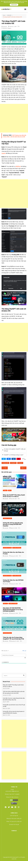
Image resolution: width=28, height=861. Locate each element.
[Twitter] (8, 807)
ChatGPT (14, 462)
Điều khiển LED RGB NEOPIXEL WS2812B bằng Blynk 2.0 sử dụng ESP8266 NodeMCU (13, 609)
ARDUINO (5, 28)
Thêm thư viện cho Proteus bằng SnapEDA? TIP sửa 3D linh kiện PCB (13, 638)
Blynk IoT (5, 603)
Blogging (9, 28)
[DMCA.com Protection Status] (14, 800)
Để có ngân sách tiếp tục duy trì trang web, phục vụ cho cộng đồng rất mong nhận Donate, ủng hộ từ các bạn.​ (14, 2)
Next (23, 467)
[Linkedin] (15, 807)
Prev (5, 467)
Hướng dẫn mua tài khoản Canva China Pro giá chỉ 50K (14, 705)
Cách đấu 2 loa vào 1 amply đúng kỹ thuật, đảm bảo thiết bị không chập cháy (14, 699)
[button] (25, 9)
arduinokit (5, 26)
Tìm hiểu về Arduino (17, 547)
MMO (10, 490)
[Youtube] (12, 807)
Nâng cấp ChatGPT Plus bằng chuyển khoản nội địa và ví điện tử (14, 495)
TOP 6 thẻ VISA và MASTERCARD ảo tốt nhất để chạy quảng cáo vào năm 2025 (13, 692)
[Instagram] (18, 807)
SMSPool (18, 166)
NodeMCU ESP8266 (7, 518)
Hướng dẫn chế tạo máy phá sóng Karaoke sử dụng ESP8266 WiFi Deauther (13, 524)
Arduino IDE (5, 462)
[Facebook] (5, 807)
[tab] (14, 450)
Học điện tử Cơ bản (7, 547)
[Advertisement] (14, 118)
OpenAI (4, 153)
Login (25, 650)
